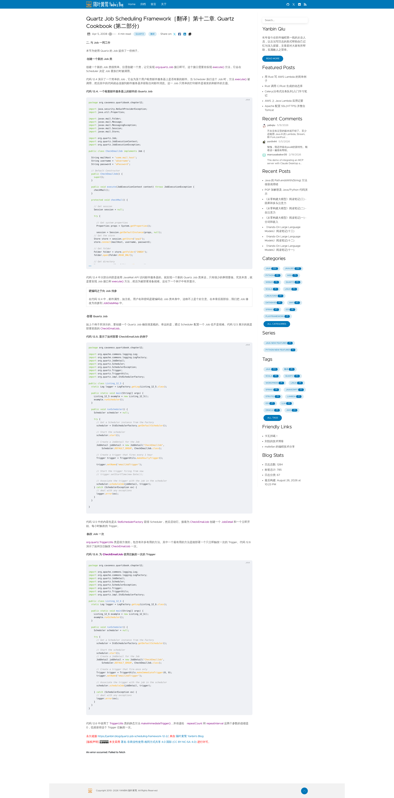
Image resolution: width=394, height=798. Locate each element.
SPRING (271, 310)
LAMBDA (293, 397)
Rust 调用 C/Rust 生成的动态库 (284, 86)
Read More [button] (272, 59)
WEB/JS (271, 282)
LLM (286, 403)
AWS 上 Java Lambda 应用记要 (284, 101)
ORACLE (272, 410)
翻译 (153, 34)
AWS (293, 303)
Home (131, 4)
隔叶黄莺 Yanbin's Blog (190, 736)
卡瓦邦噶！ (271, 436)
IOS (289, 310)
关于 (164, 4)
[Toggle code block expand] (246, 93)
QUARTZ (292, 282)
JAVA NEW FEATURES (278, 343)
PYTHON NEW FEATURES (279, 350)
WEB (291, 275)
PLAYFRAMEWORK (277, 316)
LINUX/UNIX (273, 296)
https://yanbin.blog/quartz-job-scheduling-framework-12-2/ (133, 736)
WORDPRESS (274, 383)
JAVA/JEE (292, 269)
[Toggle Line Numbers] (239, 93)
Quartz (140, 34)
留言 (153, 4)
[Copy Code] (233, 93)
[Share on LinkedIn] (184, 34)
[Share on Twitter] (174, 34)
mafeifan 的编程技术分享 (280, 446)
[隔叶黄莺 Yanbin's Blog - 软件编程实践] (106, 4)
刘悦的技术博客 (274, 441)
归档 (143, 4)
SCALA (271, 289)
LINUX (290, 289)
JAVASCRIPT (294, 390)
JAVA (271, 269)
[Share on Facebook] (179, 34)
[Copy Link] (190, 34)
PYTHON (272, 275)
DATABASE (273, 303)
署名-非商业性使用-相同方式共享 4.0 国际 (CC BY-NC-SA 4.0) (159, 742)
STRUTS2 (272, 397)
